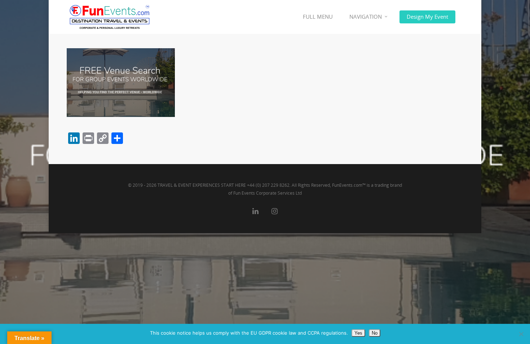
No (374, 333)
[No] (521, 334)
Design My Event (427, 16)
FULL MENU (318, 16)
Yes (358, 333)
